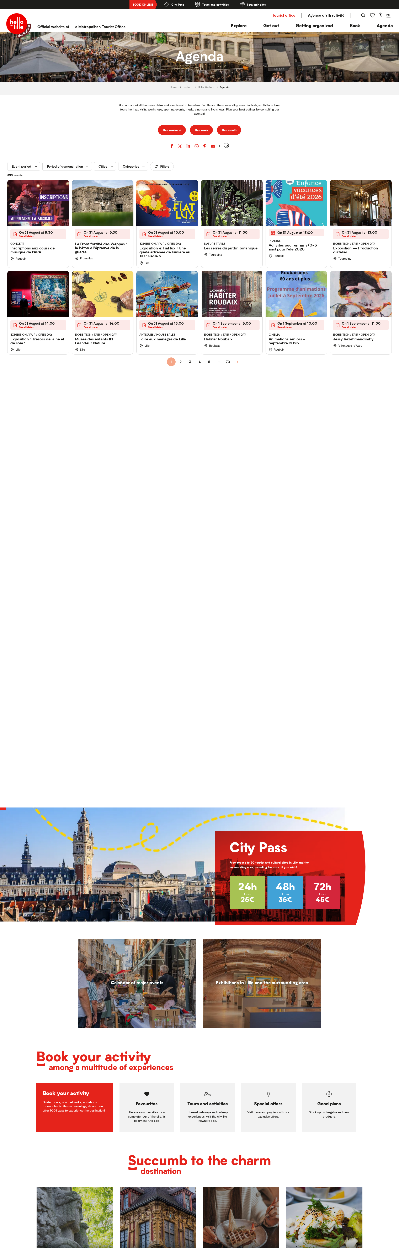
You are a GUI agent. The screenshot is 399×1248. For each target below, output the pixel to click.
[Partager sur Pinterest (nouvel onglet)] (205, 146)
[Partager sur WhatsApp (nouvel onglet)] (197, 146)
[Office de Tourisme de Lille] (18, 25)
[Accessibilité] (380, 14)
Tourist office (283, 15)
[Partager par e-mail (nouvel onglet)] (213, 146)
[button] (239, 26)
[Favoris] (372, 15)
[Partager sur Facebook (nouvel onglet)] (172, 146)
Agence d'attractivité (326, 15)
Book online (143, 4)
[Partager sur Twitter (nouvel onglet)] (180, 146)
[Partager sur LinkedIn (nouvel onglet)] (188, 146)
